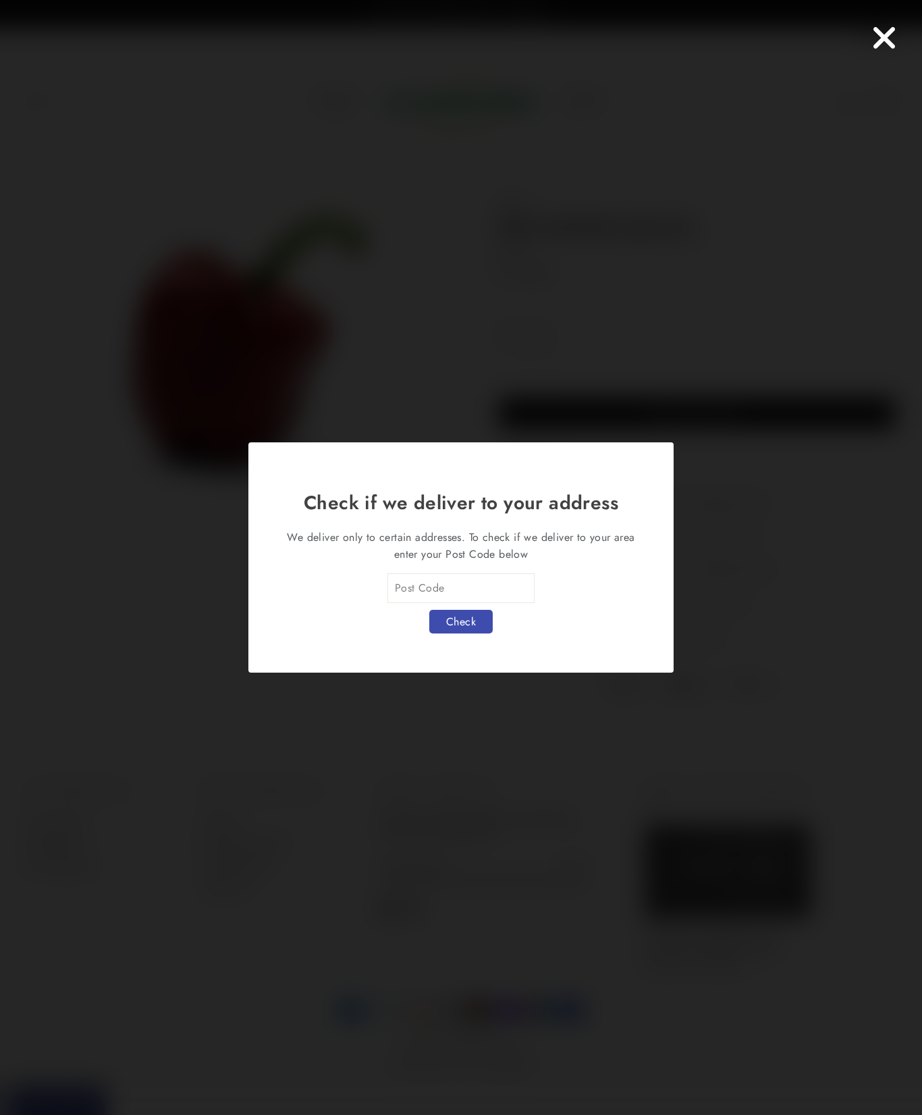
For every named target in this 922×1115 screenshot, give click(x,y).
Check (461, 621)
